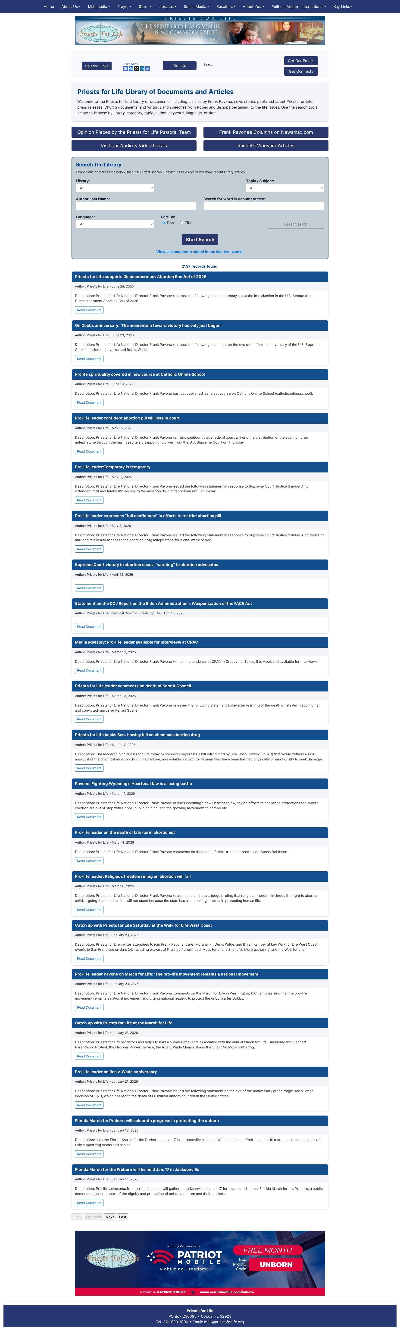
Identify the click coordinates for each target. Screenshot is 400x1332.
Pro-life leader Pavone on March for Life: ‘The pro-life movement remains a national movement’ (167, 974)
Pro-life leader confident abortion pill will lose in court (127, 418)
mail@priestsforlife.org (224, 1321)
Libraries (166, 6)
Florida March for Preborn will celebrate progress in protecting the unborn (147, 1120)
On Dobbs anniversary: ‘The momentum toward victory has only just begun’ (148, 325)
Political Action (285, 6)
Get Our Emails (301, 60)
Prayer (123, 6)
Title (188, 222)
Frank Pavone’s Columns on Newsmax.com (266, 132)
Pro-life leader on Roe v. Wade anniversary (116, 1071)
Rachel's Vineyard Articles (266, 145)
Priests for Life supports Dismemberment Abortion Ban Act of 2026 (140, 276)
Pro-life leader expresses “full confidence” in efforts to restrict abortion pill (148, 515)
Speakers (224, 6)
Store (143, 6)
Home (49, 6)
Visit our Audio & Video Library (134, 145)
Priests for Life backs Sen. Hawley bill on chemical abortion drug (137, 734)
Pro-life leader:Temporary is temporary (112, 467)
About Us (69, 6)
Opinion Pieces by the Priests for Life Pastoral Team (134, 132)
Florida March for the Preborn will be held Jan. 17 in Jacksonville (137, 1169)
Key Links (342, 6)
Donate (179, 65)
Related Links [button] (97, 66)
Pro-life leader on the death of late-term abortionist (125, 832)
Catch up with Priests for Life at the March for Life (123, 1023)
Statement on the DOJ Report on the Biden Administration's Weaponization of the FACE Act (163, 603)
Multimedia (97, 6)
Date (171, 222)
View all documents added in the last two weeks (200, 251)
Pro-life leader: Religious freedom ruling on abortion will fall (133, 876)
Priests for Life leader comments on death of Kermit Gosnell (133, 686)
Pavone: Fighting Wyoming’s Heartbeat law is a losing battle (133, 783)
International (312, 6)
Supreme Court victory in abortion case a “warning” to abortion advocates (146, 564)
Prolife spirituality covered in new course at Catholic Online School (140, 374)
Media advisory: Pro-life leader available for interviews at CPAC (136, 642)
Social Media (195, 6)
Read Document (89, 310)
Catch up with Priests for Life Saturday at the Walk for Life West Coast (143, 925)
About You (252, 6)
